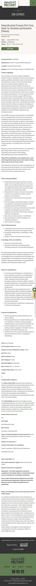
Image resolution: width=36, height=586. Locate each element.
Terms (23, 579)
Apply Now (10, 49)
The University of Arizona (10, 35)
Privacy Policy (15, 579)
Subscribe (29, 567)
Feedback (34, 295)
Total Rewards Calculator (14, 411)
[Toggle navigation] (33, 3)
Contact (20, 567)
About (14, 567)
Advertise (7, 567)
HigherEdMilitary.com (22, 583)
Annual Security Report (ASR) (18, 503)
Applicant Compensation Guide (23, 409)
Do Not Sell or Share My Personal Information (18, 581)
